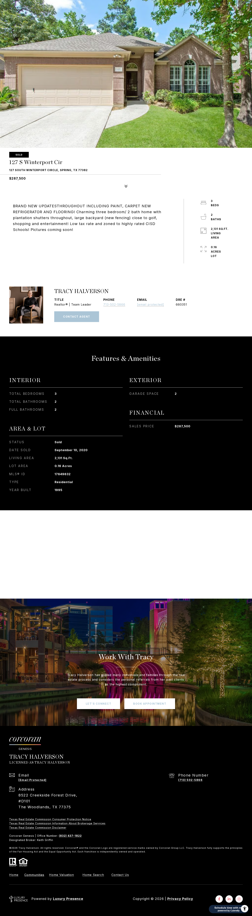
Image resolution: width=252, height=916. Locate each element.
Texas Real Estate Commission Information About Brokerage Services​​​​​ (57, 823)
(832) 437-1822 (70, 835)
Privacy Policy (180, 899)
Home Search (93, 875)
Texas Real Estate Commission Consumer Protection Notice (50, 819)
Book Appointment (149, 703)
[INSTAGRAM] (239, 899)
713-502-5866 (114, 304)
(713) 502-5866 (190, 780)
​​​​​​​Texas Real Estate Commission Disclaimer (37, 827)
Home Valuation (61, 875)
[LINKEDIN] (229, 899)
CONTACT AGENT (76, 316)
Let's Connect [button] (98, 703)
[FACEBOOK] (219, 899)
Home (13, 875)
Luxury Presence (68, 899)
